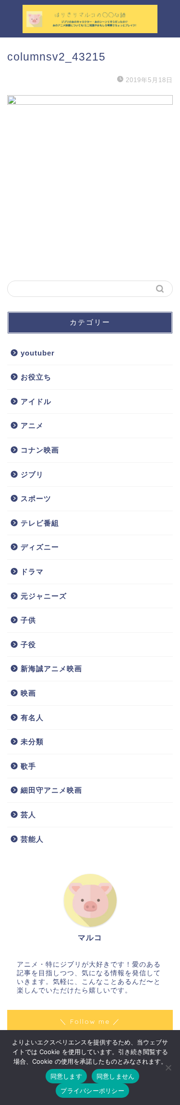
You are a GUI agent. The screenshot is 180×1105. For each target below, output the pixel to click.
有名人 (32, 717)
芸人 (28, 814)
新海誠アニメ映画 (51, 668)
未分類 (32, 741)
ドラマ (32, 571)
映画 (28, 693)
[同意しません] (168, 1067)
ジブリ (32, 474)
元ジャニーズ (44, 596)
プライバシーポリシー (92, 1090)
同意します (66, 1076)
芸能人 (32, 839)
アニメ (32, 425)
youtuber (38, 353)
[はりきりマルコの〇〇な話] (90, 29)
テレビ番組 (40, 523)
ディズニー (40, 547)
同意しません (115, 1076)
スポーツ (36, 498)
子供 (28, 620)
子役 (28, 644)
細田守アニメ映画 (51, 790)
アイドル (36, 401)
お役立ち (36, 377)
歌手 (28, 766)
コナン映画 (40, 450)
